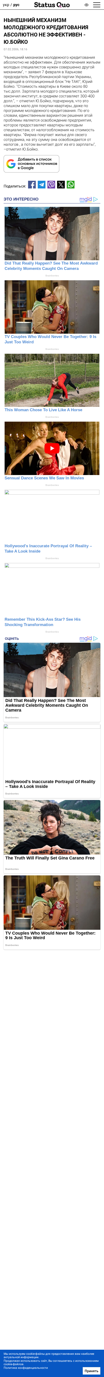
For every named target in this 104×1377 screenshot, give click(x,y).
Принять (91, 1371)
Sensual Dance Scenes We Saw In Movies (44, 478)
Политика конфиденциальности (26, 1368)
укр (6, 4)
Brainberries (52, 275)
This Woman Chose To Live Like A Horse (43, 410)
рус (16, 4)
